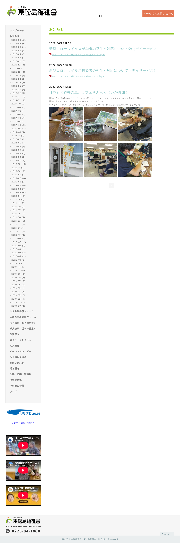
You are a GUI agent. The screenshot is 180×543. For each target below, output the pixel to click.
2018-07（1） (18, 306)
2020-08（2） (19, 242)
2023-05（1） (18, 146)
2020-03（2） (19, 252)
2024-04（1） (19, 121)
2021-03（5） (18, 221)
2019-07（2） (18, 281)
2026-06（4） (19, 47)
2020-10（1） (18, 235)
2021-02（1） (18, 224)
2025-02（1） (18, 93)
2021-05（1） (18, 213)
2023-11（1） (18, 135)
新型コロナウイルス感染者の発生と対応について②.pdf (78, 54)
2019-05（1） (18, 288)
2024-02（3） (19, 128)
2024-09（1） (18, 107)
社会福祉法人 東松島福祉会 (82, 539)
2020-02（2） (19, 256)
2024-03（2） (19, 125)
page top (168, 534)
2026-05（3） (19, 50)
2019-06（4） (18, 284)
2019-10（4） (18, 270)
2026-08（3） (19, 40)
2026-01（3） (18, 61)
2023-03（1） (18, 153)
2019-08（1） (18, 277)
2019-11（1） (18, 267)
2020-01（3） (18, 260)
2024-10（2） (18, 103)
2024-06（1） (18, 118)
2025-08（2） (19, 79)
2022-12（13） (19, 164)
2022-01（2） (18, 196)
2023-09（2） (19, 139)
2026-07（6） (19, 43)
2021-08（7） (18, 206)
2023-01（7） (18, 160)
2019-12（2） (18, 263)
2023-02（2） (19, 157)
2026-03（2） (19, 57)
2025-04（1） (18, 86)
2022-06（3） (19, 181)
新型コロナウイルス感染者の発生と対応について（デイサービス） (103, 70)
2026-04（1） (18, 54)
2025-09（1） (18, 75)
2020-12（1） (18, 231)
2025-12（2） (18, 64)
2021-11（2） (18, 203)
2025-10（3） (18, 72)
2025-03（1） (18, 89)
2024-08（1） (19, 111)
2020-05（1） (18, 245)
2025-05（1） (18, 82)
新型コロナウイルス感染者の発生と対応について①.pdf (78, 76)
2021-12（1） (18, 199)
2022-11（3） (18, 167)
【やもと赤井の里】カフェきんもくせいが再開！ (89, 92)
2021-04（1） (18, 217)
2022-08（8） (19, 178)
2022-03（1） (18, 189)
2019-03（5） (18, 295)
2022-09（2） (19, 174)
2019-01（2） (18, 302)
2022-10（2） (18, 171)
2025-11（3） (18, 68)
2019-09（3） (18, 274)
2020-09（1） (18, 238)
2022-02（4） (19, 192)
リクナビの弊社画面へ (23, 423)
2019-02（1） (18, 299)
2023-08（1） (18, 142)
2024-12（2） (18, 100)
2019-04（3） (18, 291)
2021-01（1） (18, 228)
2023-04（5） (19, 150)
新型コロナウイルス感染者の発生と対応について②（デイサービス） (105, 49)
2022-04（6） (19, 185)
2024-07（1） (18, 114)
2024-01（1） (18, 132)
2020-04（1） (19, 249)
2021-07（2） (18, 210)
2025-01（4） (18, 96)
